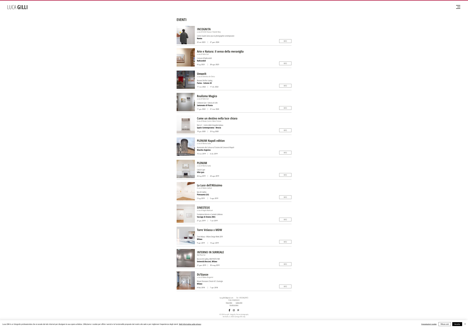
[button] (458, 7)
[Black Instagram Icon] (234, 310)
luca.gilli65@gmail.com (226, 297)
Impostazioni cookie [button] (429, 324)
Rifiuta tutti (445, 324)
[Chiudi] (465, 324)
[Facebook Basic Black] (229, 310)
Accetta (457, 324)
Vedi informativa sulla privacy (190, 324)
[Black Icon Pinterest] (238, 310)
